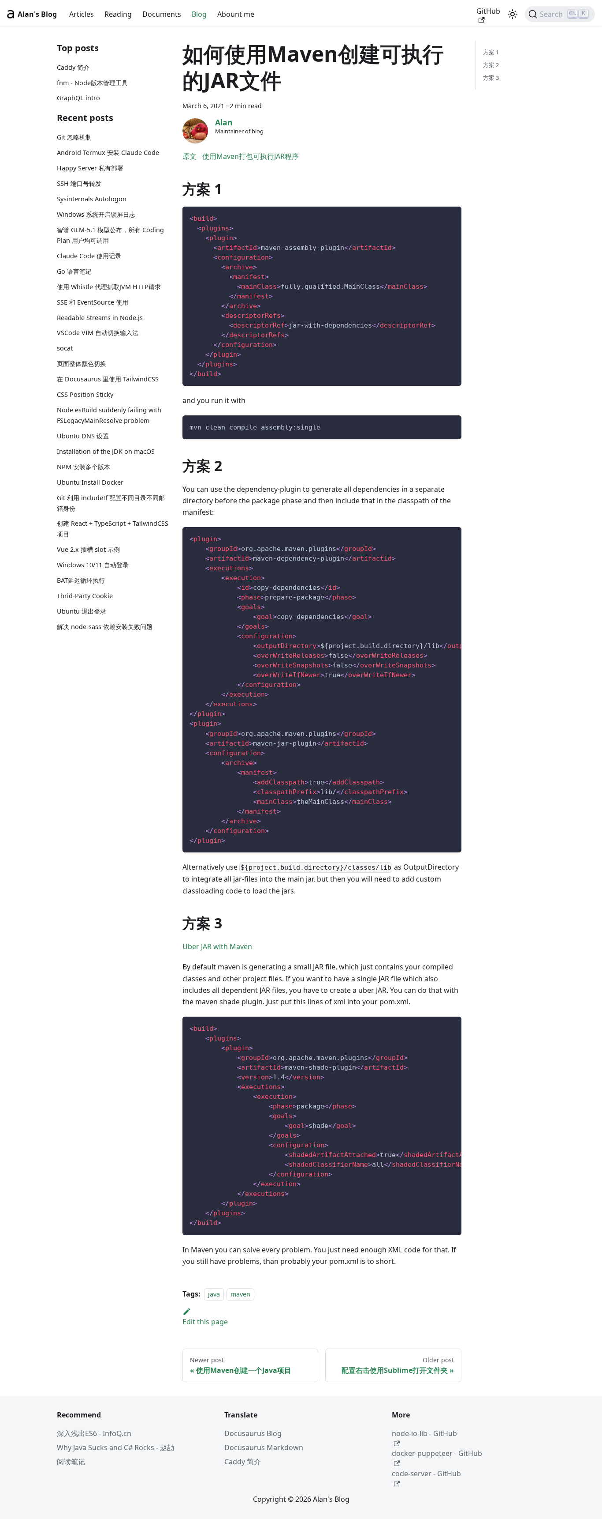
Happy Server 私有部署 (90, 168)
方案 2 (491, 65)
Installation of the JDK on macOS (106, 451)
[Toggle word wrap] (434, 538)
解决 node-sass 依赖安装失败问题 (104, 626)
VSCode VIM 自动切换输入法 (97, 333)
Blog (199, 14)
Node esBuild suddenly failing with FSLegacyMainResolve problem (109, 415)
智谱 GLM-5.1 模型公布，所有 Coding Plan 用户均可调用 (110, 235)
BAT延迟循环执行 (81, 581)
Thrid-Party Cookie (85, 596)
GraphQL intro (78, 98)
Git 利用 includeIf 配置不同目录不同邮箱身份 (111, 503)
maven (240, 1294)
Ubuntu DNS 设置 (83, 436)
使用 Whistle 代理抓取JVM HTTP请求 (109, 287)
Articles (81, 14)
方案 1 (491, 52)
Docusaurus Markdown (263, 1447)
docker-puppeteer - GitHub (437, 1453)
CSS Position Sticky (85, 395)
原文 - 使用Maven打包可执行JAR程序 (240, 156)
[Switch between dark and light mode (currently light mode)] (512, 14)
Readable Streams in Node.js (100, 317)
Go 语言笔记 (74, 271)
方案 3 (491, 78)
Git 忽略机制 (74, 137)
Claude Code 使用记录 (89, 256)
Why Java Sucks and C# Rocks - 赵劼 (115, 1447)
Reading (118, 14)
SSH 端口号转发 (79, 184)
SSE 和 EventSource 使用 (92, 302)
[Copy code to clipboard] (450, 217)
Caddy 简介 (73, 67)
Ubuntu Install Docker (90, 482)
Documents (161, 14)
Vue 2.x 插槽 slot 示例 (88, 550)
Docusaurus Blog (253, 1433)
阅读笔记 (71, 1461)
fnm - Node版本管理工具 (92, 83)
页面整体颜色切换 (81, 364)
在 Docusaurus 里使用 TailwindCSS (108, 379)
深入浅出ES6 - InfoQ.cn (94, 1433)
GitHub (488, 11)
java (214, 1294)
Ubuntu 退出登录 (81, 611)
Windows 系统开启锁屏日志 (96, 214)
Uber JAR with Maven (217, 946)
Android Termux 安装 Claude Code (108, 153)
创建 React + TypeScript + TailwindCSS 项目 (112, 529)
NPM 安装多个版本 (83, 467)
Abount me (235, 14)
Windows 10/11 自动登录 (93, 565)
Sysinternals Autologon (91, 199)
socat (65, 348)
